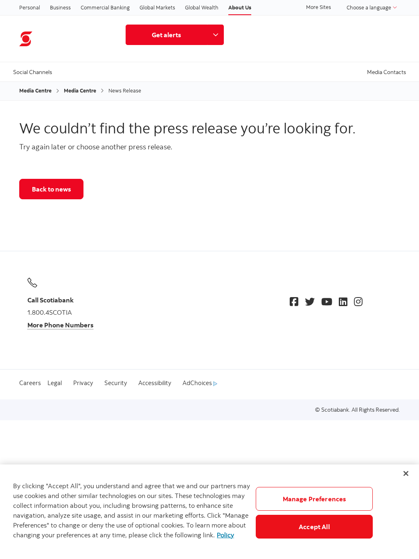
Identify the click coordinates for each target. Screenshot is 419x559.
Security (115, 383)
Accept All (314, 527)
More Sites (318, 7)
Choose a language (369, 7)
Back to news (51, 189)
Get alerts (166, 35)
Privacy (83, 383)
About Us (239, 7)
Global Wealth (202, 7)
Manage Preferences (314, 499)
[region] (209, 511)
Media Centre (35, 90)
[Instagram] (358, 301)
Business (60, 7)
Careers (30, 383)
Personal (29, 7)
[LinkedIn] (343, 301)
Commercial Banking (105, 7)
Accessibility (154, 383)
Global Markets (157, 7)
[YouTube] (326, 301)
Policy (225, 535)
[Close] (406, 473)
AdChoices (197, 383)
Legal (54, 383)
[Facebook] (294, 301)
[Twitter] (310, 301)
